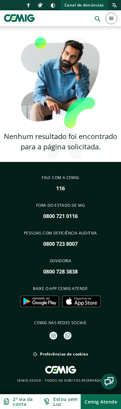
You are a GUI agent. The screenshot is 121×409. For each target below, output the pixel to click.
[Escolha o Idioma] (112, 5)
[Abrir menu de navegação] (111, 18)
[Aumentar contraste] (52, 5)
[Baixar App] (39, 301)
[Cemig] (19, 17)
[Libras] (41, 4)
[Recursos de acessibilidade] (29, 4)
